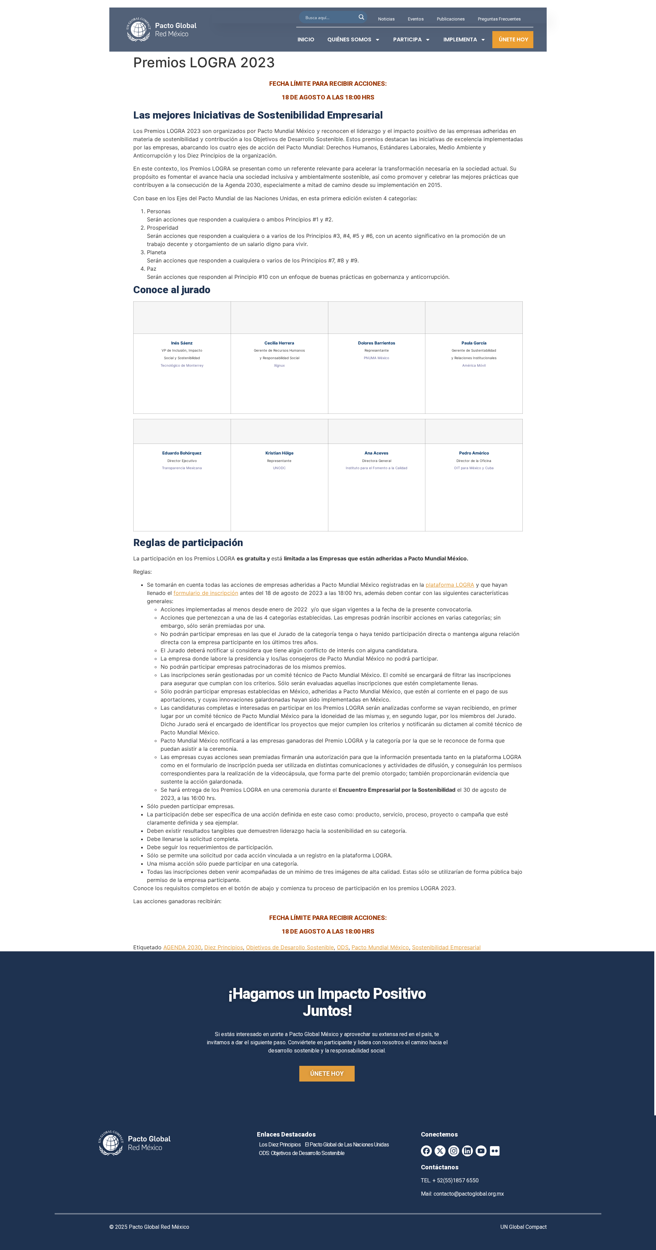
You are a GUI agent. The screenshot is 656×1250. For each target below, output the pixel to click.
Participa (407, 39)
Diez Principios (223, 947)
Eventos (416, 19)
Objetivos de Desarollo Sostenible (290, 947)
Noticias (386, 19)
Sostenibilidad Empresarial (446, 947)
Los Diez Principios (280, 1144)
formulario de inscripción (206, 592)
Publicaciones (451, 19)
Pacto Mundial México (380, 947)
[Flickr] (494, 1150)
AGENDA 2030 (182, 947)
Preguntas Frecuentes (499, 19)
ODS (342, 947)
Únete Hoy (513, 39)
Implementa (460, 39)
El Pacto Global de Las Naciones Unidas (347, 1144)
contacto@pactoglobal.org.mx (469, 1194)
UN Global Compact (524, 1227)
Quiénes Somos (349, 39)
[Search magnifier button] (361, 17)
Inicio (306, 39)
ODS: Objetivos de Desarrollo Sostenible (301, 1153)
